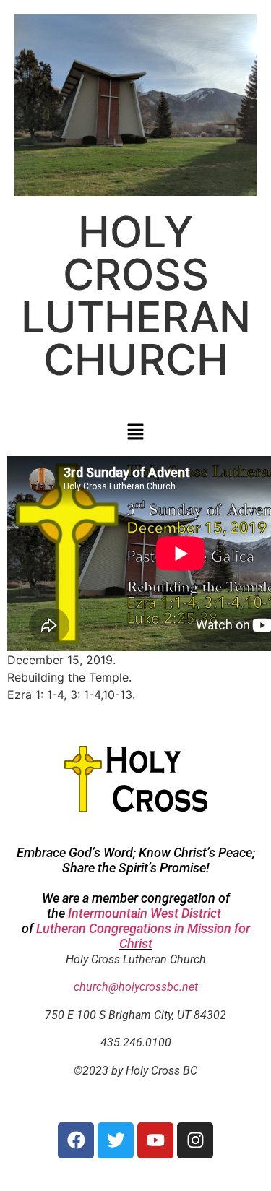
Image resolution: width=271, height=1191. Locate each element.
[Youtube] (155, 1140)
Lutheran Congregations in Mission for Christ (143, 936)
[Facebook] (76, 1140)
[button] (135, 432)
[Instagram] (195, 1140)
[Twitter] (116, 1140)
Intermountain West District (144, 913)
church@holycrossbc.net (136, 987)
